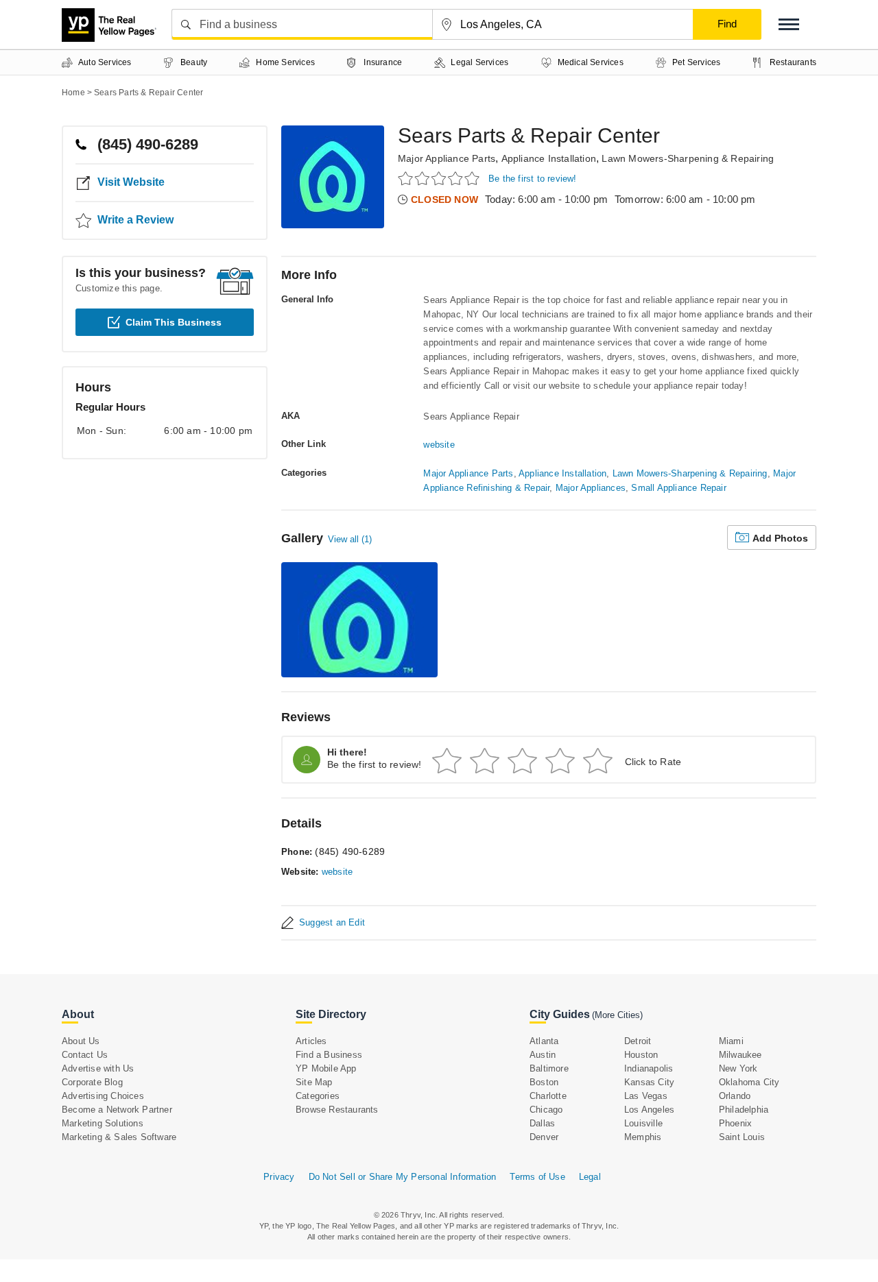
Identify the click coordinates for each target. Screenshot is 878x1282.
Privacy (278, 1177)
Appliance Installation (548, 158)
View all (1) (350, 539)
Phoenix (735, 1123)
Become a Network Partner (117, 1109)
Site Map (314, 1082)
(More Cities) (617, 1015)
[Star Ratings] (441, 178)
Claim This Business (174, 322)
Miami (731, 1041)
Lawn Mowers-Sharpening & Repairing (688, 158)
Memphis (642, 1137)
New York (738, 1068)
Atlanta (544, 1041)
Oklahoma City (749, 1082)
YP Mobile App (326, 1068)
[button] (789, 24)
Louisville (643, 1123)
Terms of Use (537, 1177)
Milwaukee (740, 1055)
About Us (81, 1041)
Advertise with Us (98, 1068)
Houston (641, 1055)
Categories (318, 1096)
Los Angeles (649, 1109)
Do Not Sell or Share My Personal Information (403, 1177)
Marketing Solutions (102, 1123)
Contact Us (85, 1055)
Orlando (734, 1096)
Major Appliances (591, 488)
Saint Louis (742, 1137)
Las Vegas (645, 1096)
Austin (543, 1055)
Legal (590, 1177)
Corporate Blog (92, 1082)
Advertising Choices (103, 1096)
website (438, 444)
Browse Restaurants (337, 1109)
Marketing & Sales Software (119, 1137)
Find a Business (329, 1055)
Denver (544, 1137)
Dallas (542, 1123)
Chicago (546, 1109)
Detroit (637, 1041)
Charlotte (548, 1096)
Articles (311, 1041)
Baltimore (549, 1068)
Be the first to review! (532, 178)
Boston (544, 1082)
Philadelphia (743, 1109)
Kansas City (649, 1082)
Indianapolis (648, 1068)
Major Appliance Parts (446, 158)
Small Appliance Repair (678, 488)
